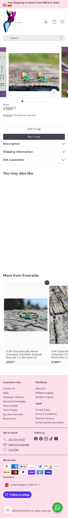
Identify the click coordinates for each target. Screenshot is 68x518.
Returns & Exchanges (14, 401)
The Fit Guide (10, 410)
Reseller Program (44, 397)
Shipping (7, 115)
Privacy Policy (42, 409)
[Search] (61, 38)
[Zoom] (54, 92)
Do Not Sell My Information (49, 422)
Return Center (10, 405)
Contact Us (9, 388)
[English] (5, 4)
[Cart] (54, 21)
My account (9, 418)
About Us (40, 388)
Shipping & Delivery (13, 397)
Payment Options (44, 418)
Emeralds (30, 275)
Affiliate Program (44, 392)
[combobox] (34, 38)
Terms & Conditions (46, 414)
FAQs (6, 392)
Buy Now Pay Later (13, 414)
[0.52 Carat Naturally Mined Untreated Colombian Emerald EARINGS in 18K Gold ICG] (26, 222)
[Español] (9, 4)
